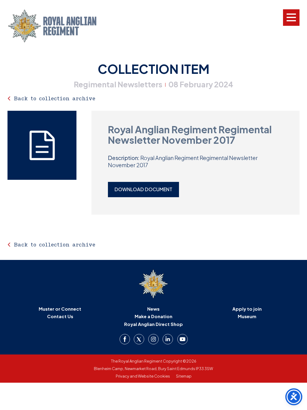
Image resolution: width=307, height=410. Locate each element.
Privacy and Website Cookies (143, 376)
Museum (247, 316)
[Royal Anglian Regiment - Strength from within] (59, 26)
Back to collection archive (54, 98)
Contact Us (60, 316)
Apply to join (247, 309)
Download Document (143, 189)
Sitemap (184, 376)
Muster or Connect (60, 309)
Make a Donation (153, 316)
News (153, 309)
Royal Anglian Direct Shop (153, 324)
